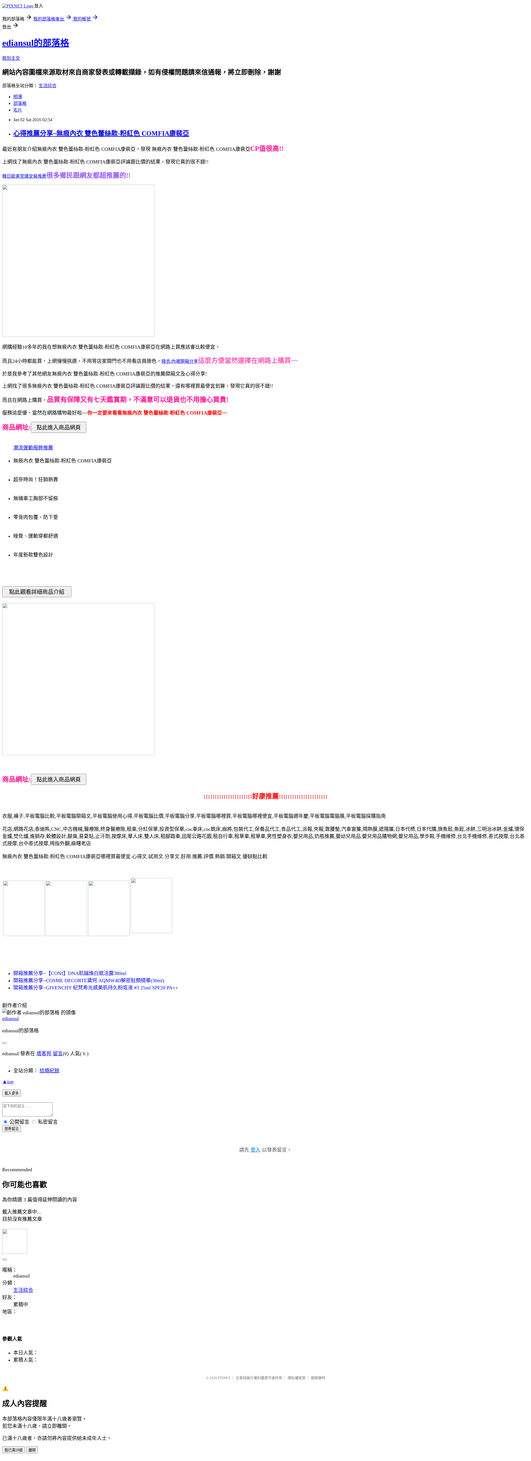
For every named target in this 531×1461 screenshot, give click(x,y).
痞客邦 (44, 1053)
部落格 (20, 103)
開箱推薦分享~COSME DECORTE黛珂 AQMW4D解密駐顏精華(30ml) (88, 980)
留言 (58, 1053)
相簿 (17, 96)
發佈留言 (11, 1129)
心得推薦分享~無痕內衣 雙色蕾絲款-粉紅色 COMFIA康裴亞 (101, 133)
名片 (17, 110)
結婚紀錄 (49, 1071)
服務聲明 (318, 1378)
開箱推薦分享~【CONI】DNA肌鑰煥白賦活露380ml (69, 973)
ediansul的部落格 (35, 43)
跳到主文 (11, 58)
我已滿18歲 (13, 1450)
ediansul (10, 1018)
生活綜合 (47, 85)
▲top (8, 1081)
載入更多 (11, 1093)
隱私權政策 (297, 1378)
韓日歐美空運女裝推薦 (24, 176)
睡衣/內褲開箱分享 (180, 361)
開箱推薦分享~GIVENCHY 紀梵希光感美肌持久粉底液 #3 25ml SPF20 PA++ (95, 988)
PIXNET (224, 1378)
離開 (32, 1450)
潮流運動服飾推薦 (33, 448)
